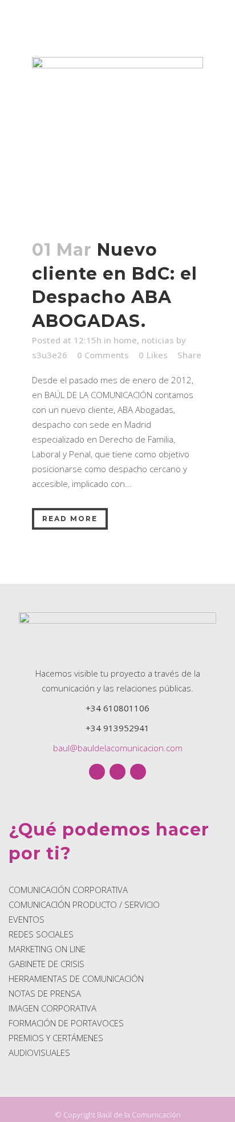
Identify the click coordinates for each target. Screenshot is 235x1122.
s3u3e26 (49, 355)
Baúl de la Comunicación (139, 1114)
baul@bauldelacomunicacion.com (118, 748)
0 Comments (103, 355)
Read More (70, 518)
